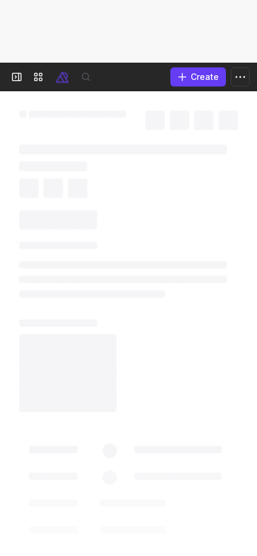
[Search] (86, 77)
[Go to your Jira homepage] (62, 77)
